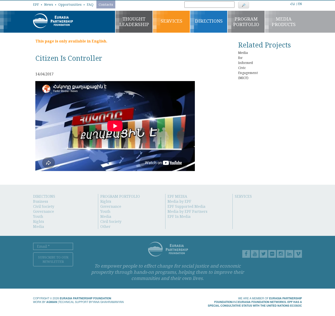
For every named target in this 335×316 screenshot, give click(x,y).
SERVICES (243, 196)
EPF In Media (179, 216)
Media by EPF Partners (187, 211)
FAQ (90, 4)
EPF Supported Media (186, 206)
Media (38, 226)
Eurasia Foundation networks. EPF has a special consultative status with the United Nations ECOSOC (255, 304)
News (48, 4)
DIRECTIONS (44, 196)
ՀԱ (292, 4)
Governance (43, 211)
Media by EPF (179, 201)
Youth (38, 216)
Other (105, 226)
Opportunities (70, 4)
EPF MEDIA (177, 196)
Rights (38, 221)
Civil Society (43, 206)
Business (40, 201)
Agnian (51, 302)
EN (300, 4)
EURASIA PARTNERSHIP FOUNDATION (85, 298)
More (280, 2)
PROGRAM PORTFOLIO (120, 196)
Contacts (106, 4)
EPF (36, 4)
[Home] (53, 19)
